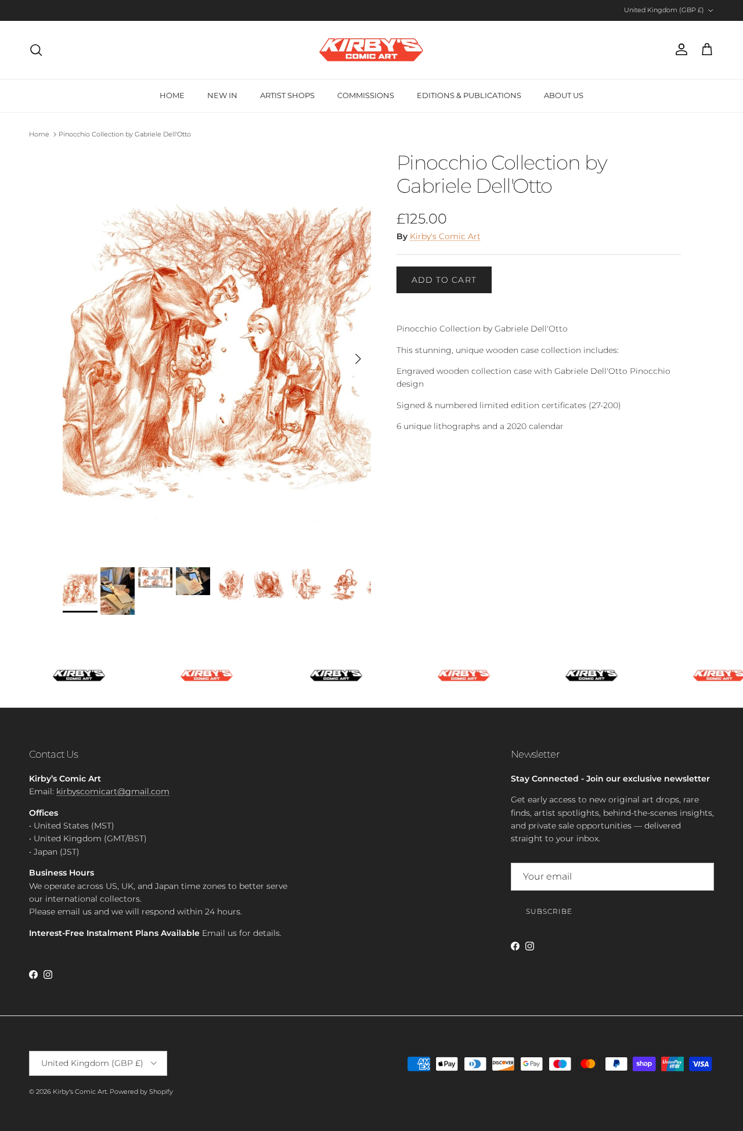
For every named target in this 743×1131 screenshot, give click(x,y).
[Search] (36, 50)
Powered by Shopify (141, 1091)
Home (39, 134)
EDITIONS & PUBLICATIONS (469, 95)
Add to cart (444, 280)
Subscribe (549, 911)
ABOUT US (563, 95)
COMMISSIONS (365, 95)
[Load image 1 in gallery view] (217, 353)
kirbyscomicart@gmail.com (112, 791)
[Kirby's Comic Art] (371, 50)
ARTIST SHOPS (287, 95)
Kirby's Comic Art (445, 236)
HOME (172, 95)
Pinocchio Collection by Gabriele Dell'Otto (125, 134)
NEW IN (222, 95)
